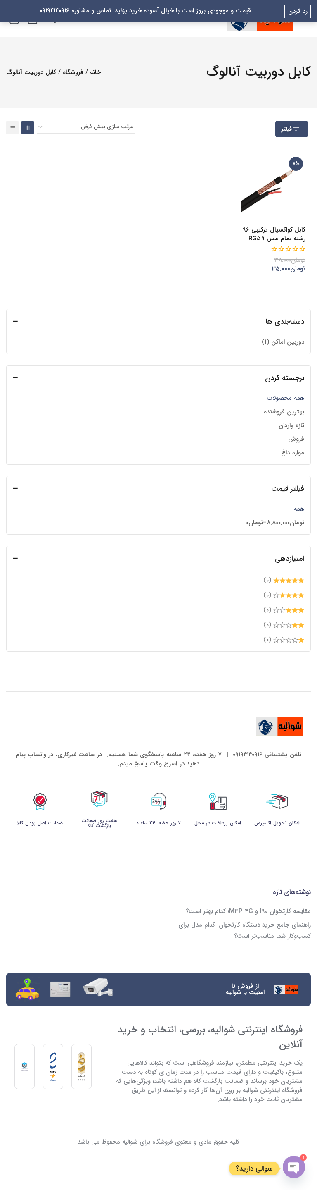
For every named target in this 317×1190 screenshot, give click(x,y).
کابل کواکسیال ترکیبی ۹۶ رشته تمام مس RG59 (274, 234)
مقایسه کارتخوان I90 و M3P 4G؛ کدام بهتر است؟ (248, 911)
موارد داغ (292, 453)
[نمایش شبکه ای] (27, 127)
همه (299, 509)
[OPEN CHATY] (294, 1168)
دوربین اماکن (283, 342)
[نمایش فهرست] (12, 127)
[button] (280, 281)
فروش (296, 439)
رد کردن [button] (298, 11)
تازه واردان (291, 425)
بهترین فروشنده (284, 412)
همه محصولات (285, 398)
